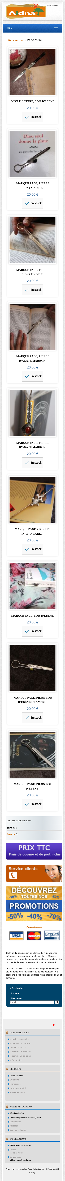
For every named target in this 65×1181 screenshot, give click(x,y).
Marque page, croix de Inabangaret (33, 531)
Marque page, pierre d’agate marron (33, 358)
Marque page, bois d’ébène (32, 615)
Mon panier (52, 5)
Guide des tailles (16, 1076)
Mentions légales (17, 1113)
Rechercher (17, 988)
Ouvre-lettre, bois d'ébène (32, 101)
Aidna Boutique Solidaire (20, 1145)
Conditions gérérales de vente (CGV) (25, 1117)
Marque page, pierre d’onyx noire (33, 185)
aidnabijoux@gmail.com (20, 1160)
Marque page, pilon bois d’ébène (33, 786)
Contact (15, 993)
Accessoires (16, 40)
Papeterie (11, 834)
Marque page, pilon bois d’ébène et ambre (33, 700)
